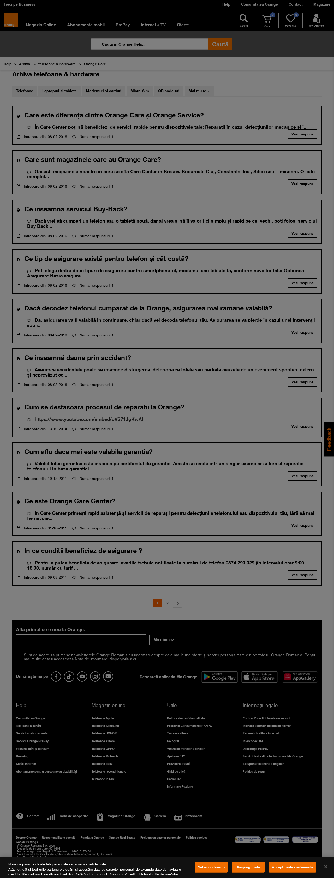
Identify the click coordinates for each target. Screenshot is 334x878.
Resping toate (248, 867)
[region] (167, 867)
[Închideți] (325, 867)
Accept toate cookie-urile (292, 867)
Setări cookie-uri (211, 867)
